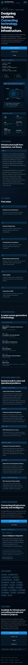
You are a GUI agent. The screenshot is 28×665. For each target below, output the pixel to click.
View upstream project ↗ (8, 558)
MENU (25, 2)
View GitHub (14, 524)
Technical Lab (14, 51)
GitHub (14, 55)
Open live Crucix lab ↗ (8, 557)
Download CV (14, 644)
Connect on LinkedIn (14, 632)
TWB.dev (12, 662)
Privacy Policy (4, 662)
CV (9, 662)
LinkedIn (21, 662)
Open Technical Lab (14, 521)
